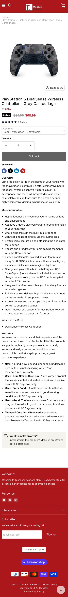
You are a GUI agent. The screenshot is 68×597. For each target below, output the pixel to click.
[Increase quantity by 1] (31, 145)
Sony (8, 108)
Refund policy (50, 584)
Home (5, 17)
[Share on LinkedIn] (16, 170)
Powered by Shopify (34, 591)
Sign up (51, 534)
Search (14, 584)
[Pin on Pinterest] (22, 170)
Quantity (6, 138)
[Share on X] (10, 170)
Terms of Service (30, 584)
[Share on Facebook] (4, 170)
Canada (32, 549)
